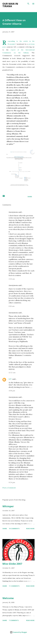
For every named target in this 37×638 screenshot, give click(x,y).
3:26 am (12, 279)
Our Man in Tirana (10, 5)
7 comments (14, 620)
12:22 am (12, 372)
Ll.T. (10, 379)
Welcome (8, 598)
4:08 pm (12, 391)
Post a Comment (9, 488)
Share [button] (30, 197)
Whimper (8, 506)
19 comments (14, 529)
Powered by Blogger (19, 632)
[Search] (28, 3)
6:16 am (11, 306)
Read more (30, 529)
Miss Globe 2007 (12, 563)
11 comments (14, 586)
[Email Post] (3, 197)
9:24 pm (12, 482)
